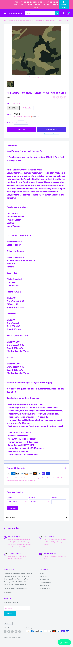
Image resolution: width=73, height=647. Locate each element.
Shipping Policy (45, 588)
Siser (8, 97)
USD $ (6, 623)
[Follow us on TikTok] (19, 631)
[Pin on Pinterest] (57, 97)
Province (32, 497)
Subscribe (10, 614)
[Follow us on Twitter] (8, 631)
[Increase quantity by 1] (26, 122)
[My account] (64, 13)
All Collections (44, 579)
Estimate (13, 508)
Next (66, 21)
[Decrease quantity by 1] (16, 122)
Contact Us (43, 576)
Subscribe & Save (64, 6)
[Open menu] (5, 13)
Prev (60, 21)
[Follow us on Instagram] (12, 631)
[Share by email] (65, 97)
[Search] (57, 13)
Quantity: (10, 122)
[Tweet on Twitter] (61, 97)
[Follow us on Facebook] (5, 631)
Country (9, 497)
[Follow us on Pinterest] (16, 631)
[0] (67, 13)
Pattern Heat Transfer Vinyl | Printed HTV (21, 21)
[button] (40, 117)
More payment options (51, 134)
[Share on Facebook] (54, 97)
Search (42, 573)
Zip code (54, 497)
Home (5, 21)
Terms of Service (45, 582)
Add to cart (21, 129)
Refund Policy (10, 517)
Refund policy (44, 585)
